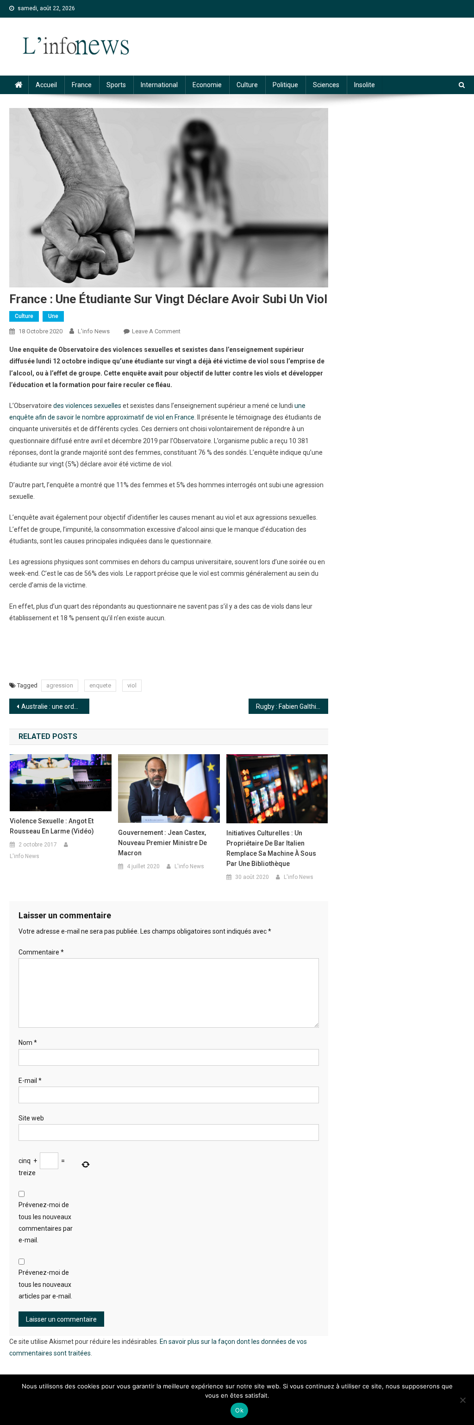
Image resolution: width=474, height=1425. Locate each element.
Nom (28, 1042)
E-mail (30, 1080)
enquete (100, 685)
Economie (207, 85)
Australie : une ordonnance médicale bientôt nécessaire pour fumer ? (55, 706)
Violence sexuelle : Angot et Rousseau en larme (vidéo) (52, 826)
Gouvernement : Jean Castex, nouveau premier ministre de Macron (162, 843)
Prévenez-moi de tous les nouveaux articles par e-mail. (45, 1284)
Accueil (46, 85)
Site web (31, 1118)
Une (53, 316)
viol (132, 685)
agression (59, 685)
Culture (247, 85)
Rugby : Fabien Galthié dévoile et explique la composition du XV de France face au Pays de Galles (292, 706)
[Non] (462, 1400)
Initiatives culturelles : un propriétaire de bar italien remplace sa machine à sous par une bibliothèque (271, 848)
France (82, 85)
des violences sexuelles (87, 405)
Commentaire (41, 952)
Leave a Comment (156, 331)
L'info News (94, 331)
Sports (116, 85)
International (159, 85)
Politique (285, 85)
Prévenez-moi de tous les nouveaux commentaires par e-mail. (46, 1222)
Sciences (326, 85)
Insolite (364, 85)
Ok (239, 1410)
